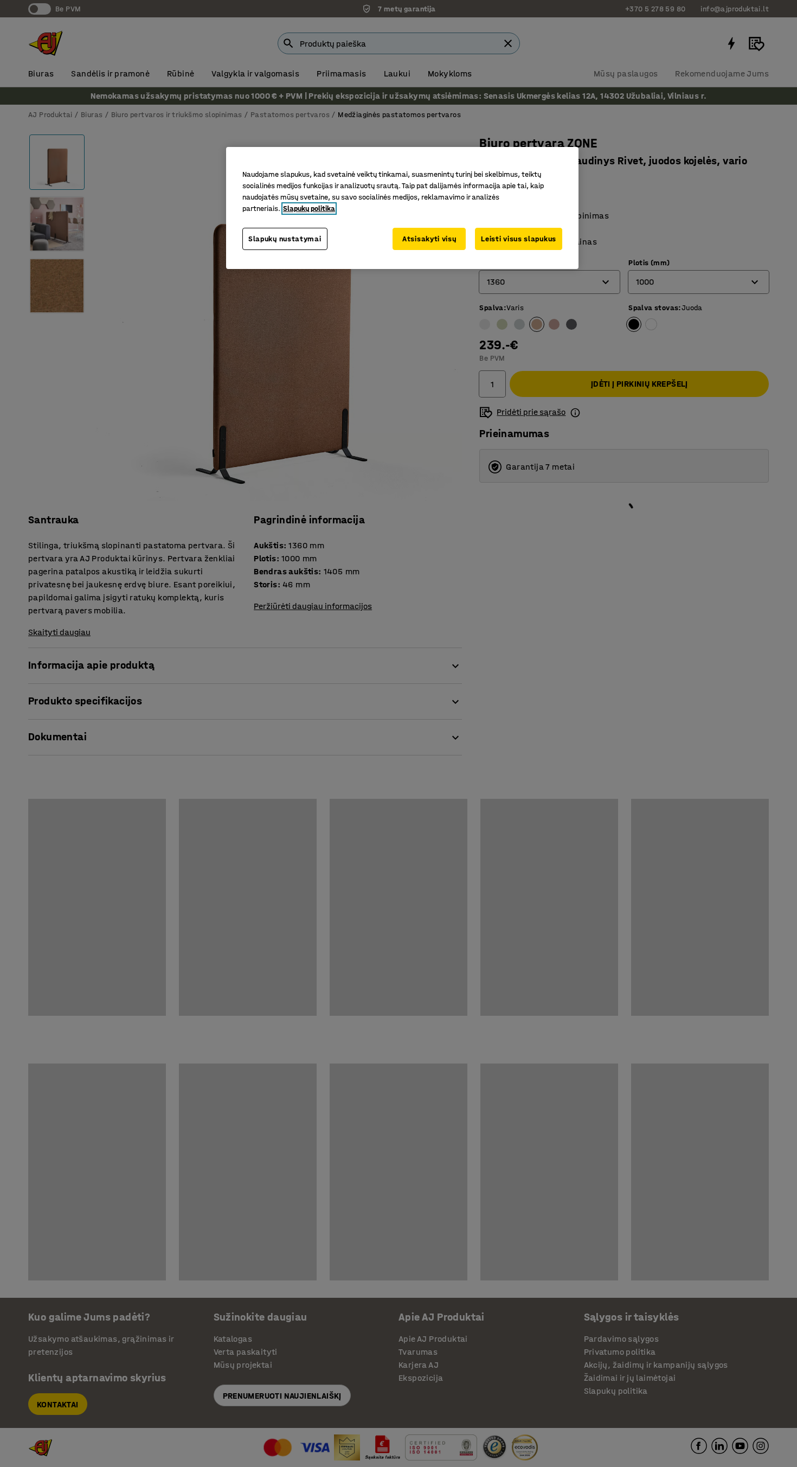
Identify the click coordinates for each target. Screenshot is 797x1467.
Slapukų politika (309, 208)
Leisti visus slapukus (518, 239)
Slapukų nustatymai (285, 239)
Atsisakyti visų (429, 239)
